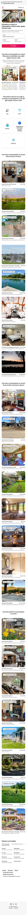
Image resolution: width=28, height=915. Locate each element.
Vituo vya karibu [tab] (5, 844)
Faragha (11, 908)
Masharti (16, 908)
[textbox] (7, 41)
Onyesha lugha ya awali (8, 3)
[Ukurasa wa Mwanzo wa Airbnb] (3, 7)
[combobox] (13, 36)
